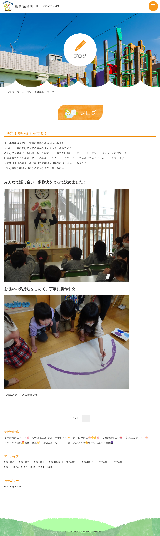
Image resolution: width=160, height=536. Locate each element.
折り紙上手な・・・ (53, 442)
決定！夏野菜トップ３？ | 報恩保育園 (21, 6)
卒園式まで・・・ (135, 437)
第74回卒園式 (80, 437)
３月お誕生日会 (111, 437)
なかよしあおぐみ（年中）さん (49, 437)
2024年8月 (120, 462)
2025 (7, 467)
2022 (33, 467)
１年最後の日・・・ (15, 437)
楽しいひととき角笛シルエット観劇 (89, 442)
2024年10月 (89, 462)
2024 (16, 467)
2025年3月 (10, 462)
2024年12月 (56, 462)
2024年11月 (72, 462)
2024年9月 (105, 462)
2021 (41, 467)
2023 (24, 467)
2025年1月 (40, 462)
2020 (50, 467)
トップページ (11, 92)
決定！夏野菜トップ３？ (27, 133)
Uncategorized (29, 394)
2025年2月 (25, 462)
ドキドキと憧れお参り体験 (20, 442)
